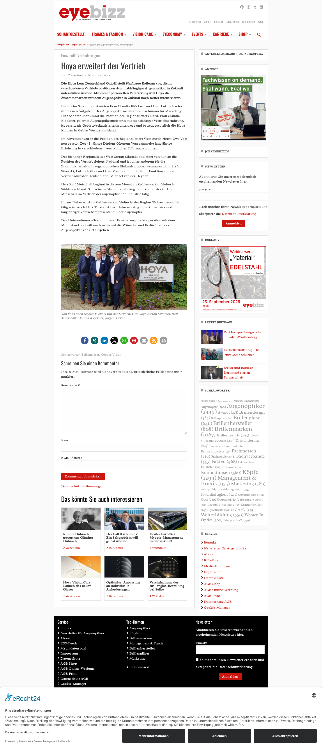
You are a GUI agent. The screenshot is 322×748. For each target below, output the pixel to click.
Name (65, 440)
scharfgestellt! (71, 34)
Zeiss (229, 520)
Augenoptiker (233, 409)
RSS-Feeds (212, 560)
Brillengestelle (221, 418)
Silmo (233, 505)
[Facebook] (242, 7)
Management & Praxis (228, 480)
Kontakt (218, 22)
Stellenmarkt (139, 667)
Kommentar (70, 385)
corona (225, 440)
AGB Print (212, 596)
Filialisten (211, 467)
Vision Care (143, 34)
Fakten (224, 461)
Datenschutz (213, 578)
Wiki (260, 22)
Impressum (212, 572)
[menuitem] (71, 34)
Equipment (219, 446)
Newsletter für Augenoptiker (226, 548)
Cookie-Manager (217, 607)
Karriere (221, 34)
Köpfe (134, 633)
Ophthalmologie (251, 495)
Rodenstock (216, 505)
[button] (84, 340)
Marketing (248, 484)
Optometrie (230, 499)
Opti (208, 499)
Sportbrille (219, 510)
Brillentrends (233, 435)
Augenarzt (225, 401)
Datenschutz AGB (218, 601)
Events (197, 34)
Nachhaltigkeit (219, 494)
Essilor (238, 446)
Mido (206, 489)
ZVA (243, 520)
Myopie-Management (230, 489)
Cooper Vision (111, 355)
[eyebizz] (92, 14)
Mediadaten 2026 (217, 566)
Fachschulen (223, 457)
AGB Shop (212, 584)
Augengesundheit (246, 401)
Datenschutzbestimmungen (82, 486)
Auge (209, 400)
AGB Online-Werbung (221, 590)
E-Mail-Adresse (71, 458)
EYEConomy (172, 34)
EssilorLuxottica (216, 451)
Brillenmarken (226, 431)
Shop (243, 34)
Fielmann (246, 462)
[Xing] (255, 7)
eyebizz (63, 45)
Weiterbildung (222, 514)
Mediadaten (232, 22)
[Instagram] (248, 7)
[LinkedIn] (261, 7)
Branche (78, 45)
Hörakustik (232, 467)
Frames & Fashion (107, 34)
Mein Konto (195, 22)
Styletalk (242, 510)
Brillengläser (90, 355)
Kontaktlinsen (221, 472)
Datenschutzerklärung (239, 214)
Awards (228, 412)
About (207, 22)
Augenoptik (213, 407)
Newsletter (248, 22)
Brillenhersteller (142, 648)
